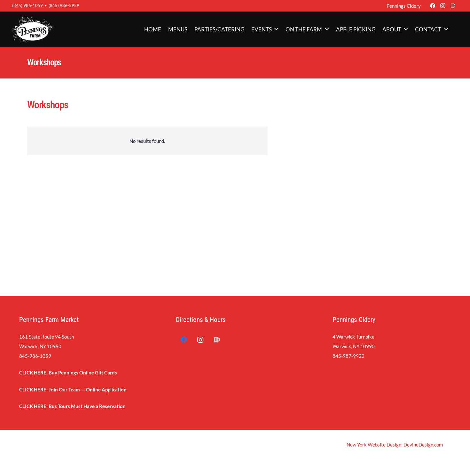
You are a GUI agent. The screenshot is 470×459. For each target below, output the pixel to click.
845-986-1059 (35, 356)
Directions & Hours (201, 320)
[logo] (33, 29)
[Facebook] (432, 6)
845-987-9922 (348, 356)
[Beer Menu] (453, 6)
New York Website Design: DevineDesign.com (395, 444)
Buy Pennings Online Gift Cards (83, 372)
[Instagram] (443, 6)
